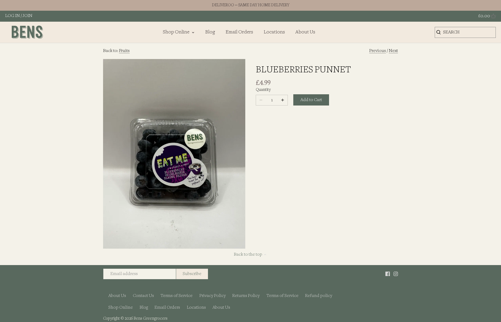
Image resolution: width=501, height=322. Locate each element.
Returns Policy (246, 296)
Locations (196, 307)
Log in (12, 16)
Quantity (263, 90)
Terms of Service (176, 296)
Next (393, 51)
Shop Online (120, 307)
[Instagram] (395, 274)
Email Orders (167, 307)
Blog (144, 307)
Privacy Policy (212, 296)
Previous (377, 51)
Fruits (124, 51)
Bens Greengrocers (151, 319)
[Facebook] (387, 274)
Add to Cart (311, 100)
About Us (117, 296)
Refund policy (318, 296)
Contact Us (143, 296)
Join (27, 16)
